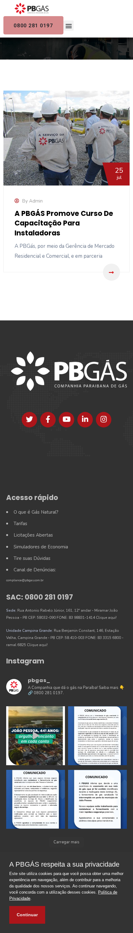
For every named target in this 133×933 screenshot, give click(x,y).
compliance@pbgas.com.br (25, 580)
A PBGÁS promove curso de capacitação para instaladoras (64, 223)
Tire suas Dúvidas (32, 558)
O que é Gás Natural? (36, 512)
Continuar (27, 914)
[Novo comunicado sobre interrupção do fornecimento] (35, 799)
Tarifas (20, 523)
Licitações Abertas (33, 535)
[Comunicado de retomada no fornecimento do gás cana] (97, 735)
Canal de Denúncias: (35, 570)
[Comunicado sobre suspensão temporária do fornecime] (97, 799)
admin (36, 201)
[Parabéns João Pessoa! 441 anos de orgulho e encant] (35, 735)
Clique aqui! (106, 617)
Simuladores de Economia (41, 547)
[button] (68, 25)
